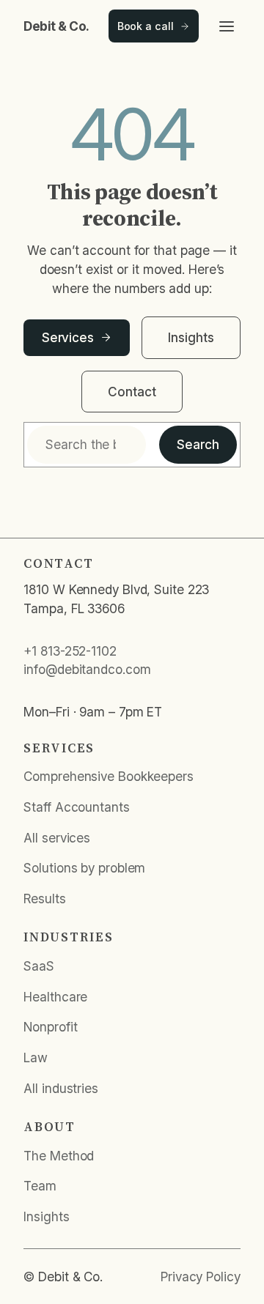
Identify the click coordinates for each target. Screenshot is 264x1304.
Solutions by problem (84, 867)
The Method (58, 1155)
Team (39, 1185)
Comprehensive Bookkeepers (108, 776)
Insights (190, 337)
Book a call (145, 26)
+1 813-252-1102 (70, 651)
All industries (60, 1088)
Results (44, 898)
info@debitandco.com (86, 669)
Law (35, 1057)
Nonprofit (50, 1026)
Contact (131, 391)
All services (56, 837)
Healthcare (55, 996)
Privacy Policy (201, 1276)
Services (68, 337)
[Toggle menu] (226, 26)
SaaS (38, 966)
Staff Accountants (76, 807)
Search (198, 444)
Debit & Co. (56, 26)
